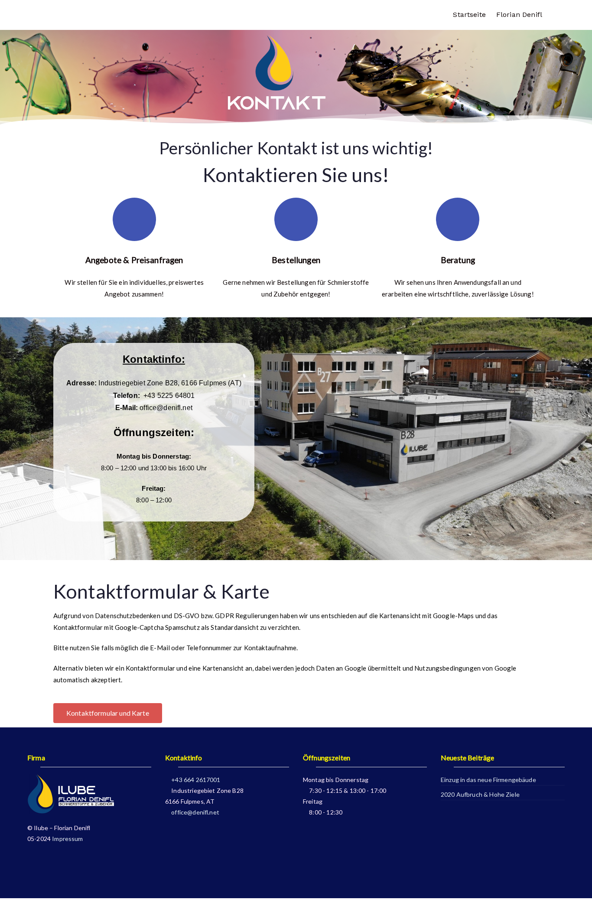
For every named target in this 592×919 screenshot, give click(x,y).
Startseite (469, 14)
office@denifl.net (166, 407)
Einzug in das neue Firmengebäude (488, 779)
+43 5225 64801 (168, 395)
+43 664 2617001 (195, 779)
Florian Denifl (519, 14)
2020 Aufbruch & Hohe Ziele (480, 794)
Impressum (67, 838)
